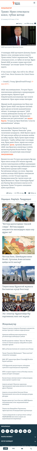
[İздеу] (31, 448)
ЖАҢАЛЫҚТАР (6, 8)
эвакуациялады (7, 154)
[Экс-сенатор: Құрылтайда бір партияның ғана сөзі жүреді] (18, 302)
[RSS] (25, 431)
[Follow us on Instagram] (16, 431)
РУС (13, 448)
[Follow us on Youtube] (12, 431)
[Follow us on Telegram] (20, 431)
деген (12, 145)
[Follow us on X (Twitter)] (7, 431)
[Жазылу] (29, 431)
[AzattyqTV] (22, 448)
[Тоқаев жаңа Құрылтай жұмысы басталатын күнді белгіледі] (18, 275)
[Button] (19, 23)
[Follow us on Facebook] (3, 431)
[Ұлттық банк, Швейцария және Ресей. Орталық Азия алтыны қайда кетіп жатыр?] (18, 245)
